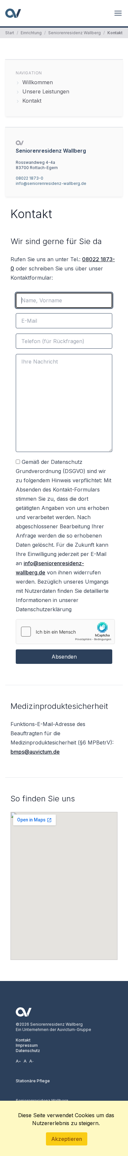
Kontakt (23, 1040)
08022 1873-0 (29, 178)
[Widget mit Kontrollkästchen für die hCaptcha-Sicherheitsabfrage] (65, 631)
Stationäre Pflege (33, 1080)
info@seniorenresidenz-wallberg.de (51, 183)
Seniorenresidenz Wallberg (74, 32)
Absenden (64, 656)
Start (9, 32)
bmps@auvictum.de (35, 751)
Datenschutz (28, 1050)
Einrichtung (31, 32)
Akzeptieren (66, 1139)
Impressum (27, 1045)
